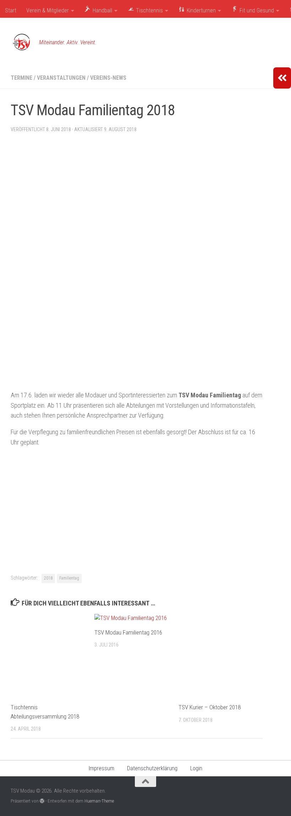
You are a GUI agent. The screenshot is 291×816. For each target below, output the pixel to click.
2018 (48, 578)
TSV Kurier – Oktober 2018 (210, 707)
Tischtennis (148, 10)
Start (10, 10)
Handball (101, 10)
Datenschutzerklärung (152, 768)
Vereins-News (108, 77)
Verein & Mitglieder (47, 10)
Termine (21, 77)
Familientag (69, 578)
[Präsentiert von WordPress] (42, 801)
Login (196, 768)
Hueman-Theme (99, 801)
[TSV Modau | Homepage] (21, 42)
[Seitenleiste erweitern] (282, 78)
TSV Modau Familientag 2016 (128, 632)
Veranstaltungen (61, 77)
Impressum (101, 768)
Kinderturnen (200, 10)
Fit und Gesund (256, 10)
